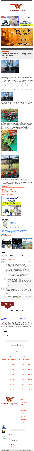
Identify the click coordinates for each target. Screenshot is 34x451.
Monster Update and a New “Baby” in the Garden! (9, 191)
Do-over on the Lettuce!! (5, 186)
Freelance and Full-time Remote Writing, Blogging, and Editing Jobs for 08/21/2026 (17, 359)
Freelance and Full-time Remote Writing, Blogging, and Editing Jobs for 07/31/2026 (17, 374)
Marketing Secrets (23, 419)
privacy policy (11, 446)
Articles (22, 412)
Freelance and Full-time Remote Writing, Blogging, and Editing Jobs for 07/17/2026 (17, 384)
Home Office (23, 413)
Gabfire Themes (30, 450)
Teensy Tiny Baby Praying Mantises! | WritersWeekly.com (12, 257)
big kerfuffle (5, 182)
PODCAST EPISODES (24, 410)
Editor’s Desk (23, 409)
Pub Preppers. (11, 438)
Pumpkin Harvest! (4, 190)
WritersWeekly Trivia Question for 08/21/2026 (10, 313)
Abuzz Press (29, 437)
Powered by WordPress (22, 450)
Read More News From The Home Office (7, 194)
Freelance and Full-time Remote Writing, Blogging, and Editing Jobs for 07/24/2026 (17, 379)
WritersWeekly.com (6, 450)
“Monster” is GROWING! (5, 192)
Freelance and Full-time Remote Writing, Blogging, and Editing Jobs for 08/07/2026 (17, 369)
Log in (18, 450)
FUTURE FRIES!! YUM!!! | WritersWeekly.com (10, 259)
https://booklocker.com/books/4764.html (6, 235)
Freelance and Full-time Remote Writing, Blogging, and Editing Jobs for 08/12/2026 (17, 364)
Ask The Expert (23, 416)
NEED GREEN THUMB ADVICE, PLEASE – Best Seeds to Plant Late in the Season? (14, 188)
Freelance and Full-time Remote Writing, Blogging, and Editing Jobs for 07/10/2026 (17, 389)
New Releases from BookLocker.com (26, 415)
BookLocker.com (25, 437)
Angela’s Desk (23, 407)
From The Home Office (5, 51)
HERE (2, 323)
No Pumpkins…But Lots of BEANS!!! (7, 189)
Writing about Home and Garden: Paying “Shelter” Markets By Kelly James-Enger (13, 187)
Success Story (23, 422)
